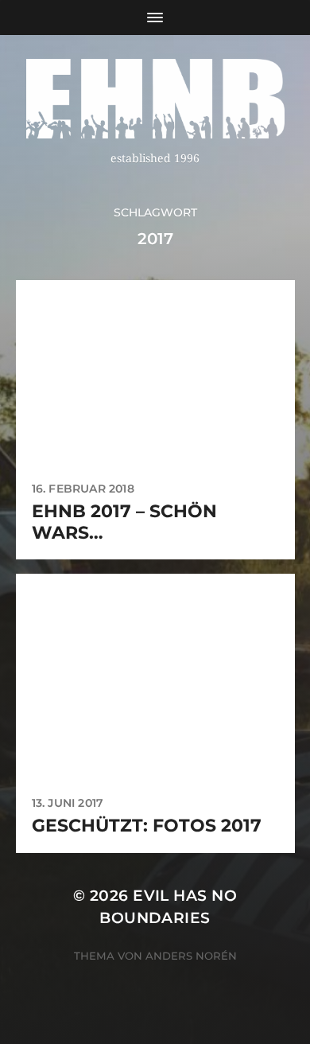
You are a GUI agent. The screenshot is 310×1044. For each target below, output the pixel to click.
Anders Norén (191, 955)
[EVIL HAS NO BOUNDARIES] (155, 98)
